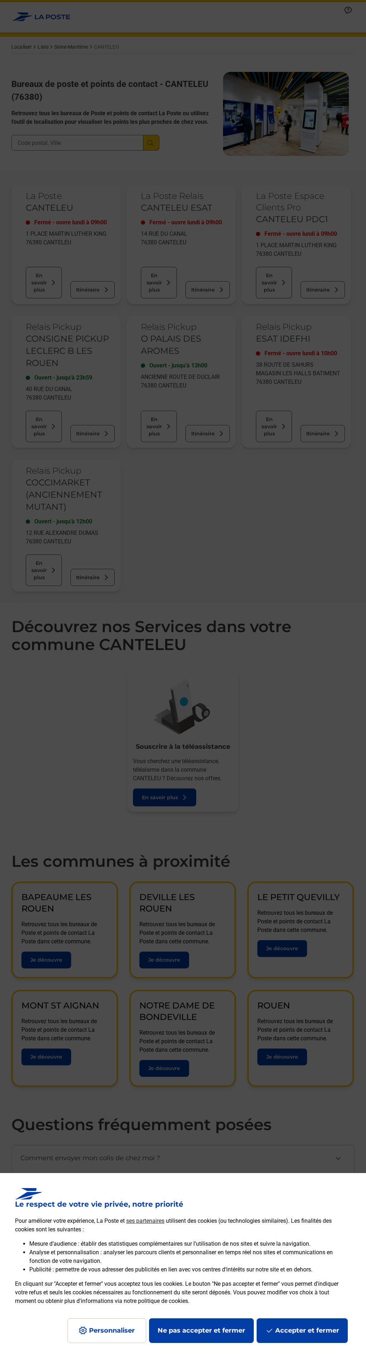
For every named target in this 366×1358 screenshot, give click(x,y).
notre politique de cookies (156, 1301)
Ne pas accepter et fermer (201, 1330)
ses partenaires (145, 1220)
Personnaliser (112, 1330)
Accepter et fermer (307, 1330)
